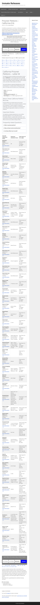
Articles (31, 12)
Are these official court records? (10, 131)
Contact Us (3, 15)
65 (14, 565)
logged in (9, 593)
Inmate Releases (11, 3)
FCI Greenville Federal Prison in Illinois (35, 65)
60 (7, 565)
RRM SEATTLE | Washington (7, 584)
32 (6, 566)
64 (13, 565)
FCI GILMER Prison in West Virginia (34, 77)
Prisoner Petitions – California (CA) (34, 27)
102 (15, 566)
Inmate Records (3, 9)
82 (12, 566)
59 (5, 565)
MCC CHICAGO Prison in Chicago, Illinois (35, 58)
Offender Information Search (13, 9)
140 (18, 565)
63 (11, 565)
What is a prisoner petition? (10, 125)
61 (8, 565)
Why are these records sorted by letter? (12, 128)
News (27, 12)
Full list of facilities (23, 9)
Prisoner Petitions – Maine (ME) (34, 45)
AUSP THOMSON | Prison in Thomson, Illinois (34, 50)
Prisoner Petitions (6, 581)
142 (22, 565)
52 (9, 566)
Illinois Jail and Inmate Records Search (35, 73)
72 (10, 566)
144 (2, 566)
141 (20, 565)
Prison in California (6, 582)
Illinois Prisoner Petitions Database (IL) (35, 69)
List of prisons (20, 12)
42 (7, 566)
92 (14, 566)
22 (4, 566)
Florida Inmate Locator (7, 583)
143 (24, 565)
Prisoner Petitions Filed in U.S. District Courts (8, 12)
